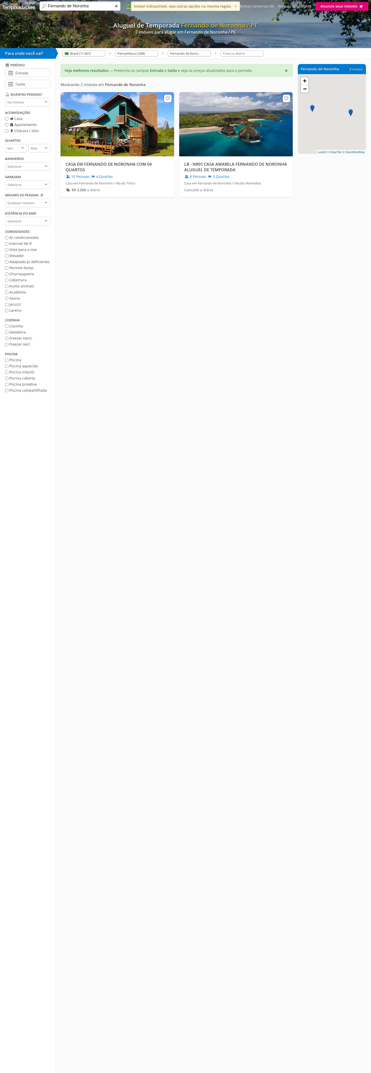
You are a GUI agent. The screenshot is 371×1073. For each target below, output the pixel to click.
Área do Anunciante (294, 6)
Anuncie (339, 6)
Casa (17, 118)
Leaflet (322, 152)
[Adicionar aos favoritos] (168, 98)
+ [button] (304, 81)
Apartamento (25, 124)
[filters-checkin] (10, 73)
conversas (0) (256, 6)
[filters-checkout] (10, 84)
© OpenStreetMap (353, 152)
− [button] (305, 88)
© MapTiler (335, 152)
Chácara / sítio (26, 130)
